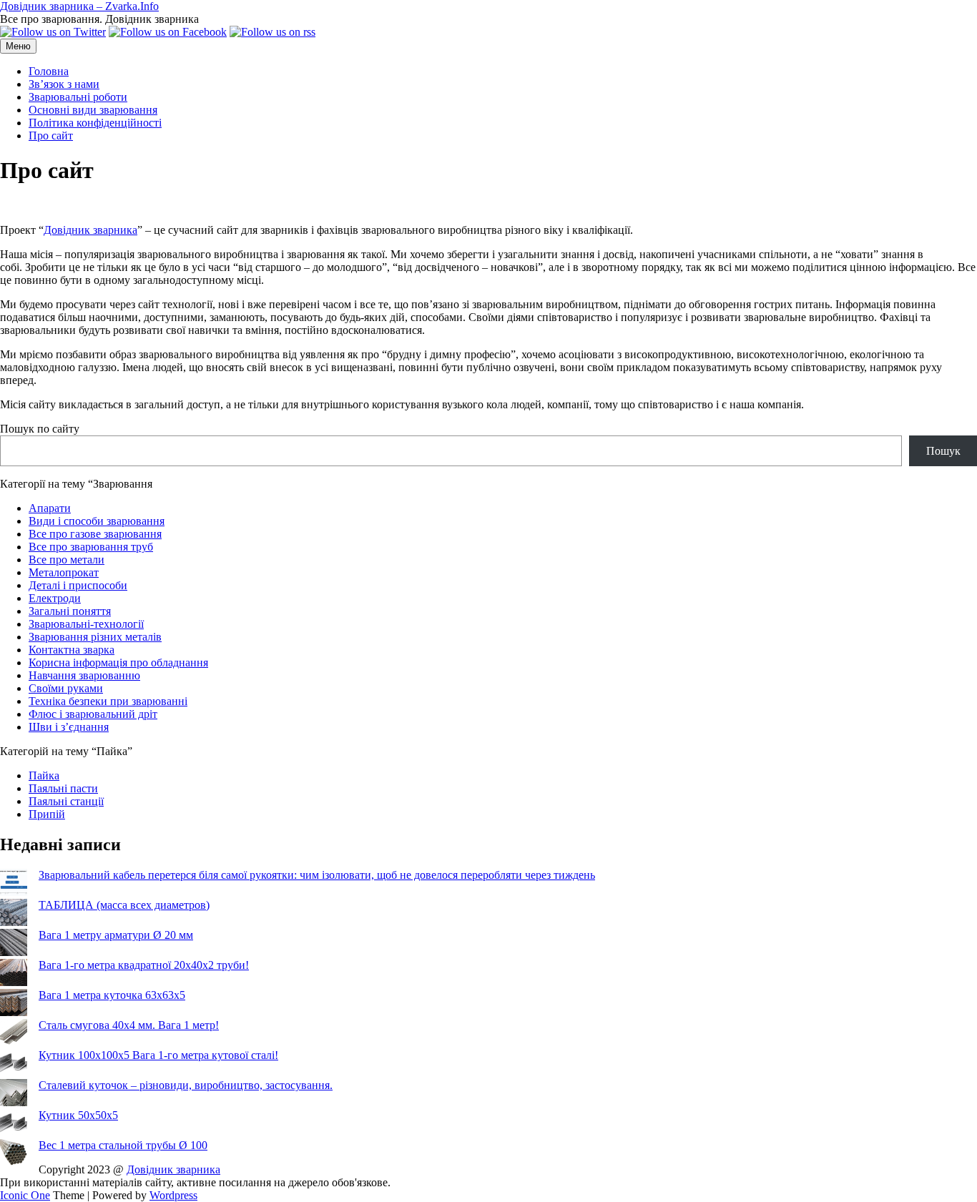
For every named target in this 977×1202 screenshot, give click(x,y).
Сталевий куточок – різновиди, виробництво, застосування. (186, 1085)
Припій (47, 814)
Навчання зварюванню (84, 675)
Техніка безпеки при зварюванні (108, 701)
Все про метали (66, 559)
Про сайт (51, 135)
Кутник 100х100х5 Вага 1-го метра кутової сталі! (158, 1055)
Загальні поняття (70, 611)
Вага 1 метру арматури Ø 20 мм (116, 935)
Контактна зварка (71, 650)
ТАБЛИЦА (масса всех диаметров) (124, 905)
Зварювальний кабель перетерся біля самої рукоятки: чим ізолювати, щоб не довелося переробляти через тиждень (317, 875)
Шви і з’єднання (69, 727)
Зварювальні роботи (78, 97)
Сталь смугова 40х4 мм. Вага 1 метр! (129, 1025)
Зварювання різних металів (95, 637)
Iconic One (25, 1195)
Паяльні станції (66, 801)
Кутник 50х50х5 (78, 1115)
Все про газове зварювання (95, 534)
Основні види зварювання (93, 110)
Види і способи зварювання (97, 521)
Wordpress (173, 1195)
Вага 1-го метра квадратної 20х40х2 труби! (144, 965)
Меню (18, 46)
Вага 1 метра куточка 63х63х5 (112, 995)
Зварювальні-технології (86, 624)
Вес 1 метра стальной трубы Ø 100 (123, 1145)
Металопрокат (64, 572)
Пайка (44, 775)
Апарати (50, 508)
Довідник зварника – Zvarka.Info (79, 6)
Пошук (943, 451)
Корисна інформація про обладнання (118, 662)
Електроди (55, 598)
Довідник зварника (90, 230)
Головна (49, 71)
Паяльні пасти (63, 788)
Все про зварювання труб (91, 547)
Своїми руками (66, 688)
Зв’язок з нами (64, 84)
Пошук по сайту (39, 429)
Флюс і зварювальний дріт (93, 714)
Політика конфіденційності (95, 123)
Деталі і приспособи (78, 585)
